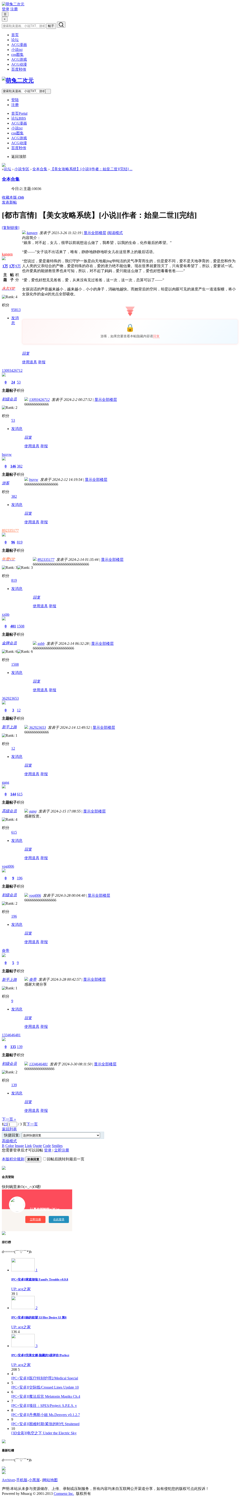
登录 (5, 9)
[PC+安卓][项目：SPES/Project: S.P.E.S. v (44, 1406)
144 (13, 794)
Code (47, 1146)
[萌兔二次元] (13, 4)
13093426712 (12, 370)
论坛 (15, 40)
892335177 (10, 530)
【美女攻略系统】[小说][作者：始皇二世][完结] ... (91, 169)
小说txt (16, 50)
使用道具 (29, 362)
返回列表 (9, 1129)
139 (19, 1047)
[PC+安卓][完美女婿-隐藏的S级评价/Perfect (40, 1355)
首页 (15, 35)
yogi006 (8, 866)
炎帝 (5, 951)
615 (19, 794)
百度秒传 (18, 69)
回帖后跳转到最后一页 (65, 1159)
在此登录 (58, 1219)
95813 (16, 310)
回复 (156, 336)
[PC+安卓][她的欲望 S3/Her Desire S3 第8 (39, 1317)
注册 (14, 9)
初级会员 (9, 399)
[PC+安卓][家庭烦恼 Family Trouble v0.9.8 (39, 1279)
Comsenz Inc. (64, 1494)
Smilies (57, 1146)
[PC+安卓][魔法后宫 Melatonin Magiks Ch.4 (45, 1396)
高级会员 (9, 811)
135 (13, 1047)
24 (13, 382)
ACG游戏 (19, 59)
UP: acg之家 (21, 1289)
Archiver (8, 1480)
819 (19, 542)
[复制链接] (10, 228)
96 (13, 542)
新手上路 (9, 727)
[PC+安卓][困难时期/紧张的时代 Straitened (45, 1424)
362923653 (10, 698)
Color (9, 1146)
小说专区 (21, 169)
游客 (5, 483)
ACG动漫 (19, 64)
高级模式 (9, 1141)
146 (13, 466)
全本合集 (39, 169)
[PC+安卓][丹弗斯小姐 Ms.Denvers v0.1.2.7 (45, 1415)
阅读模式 (115, 233)
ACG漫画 (19, 45)
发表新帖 (9, 202)
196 (19, 878)
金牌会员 (9, 643)
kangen (7, 254)
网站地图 (50, 1480)
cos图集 (17, 55)
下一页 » (9, 1119)
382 (19, 466)
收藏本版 (13, 197)
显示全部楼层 (95, 233)
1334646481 (11, 1035)
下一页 (32, 1124)
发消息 (16, 429)
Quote (37, 1146)
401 (13, 626)
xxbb (5, 614)
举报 (41, 362)
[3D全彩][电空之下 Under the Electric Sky (44, 1433)
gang (5, 782)
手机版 (21, 1480)
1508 (20, 626)
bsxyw (7, 454)
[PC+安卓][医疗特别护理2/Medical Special (44, 1378)
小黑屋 (34, 1480)
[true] (61, 25)
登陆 (15, 100)
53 (19, 382)
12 (19, 710)
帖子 (51, 26)
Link (28, 1146)
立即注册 (61, 1150)
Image (19, 1146)
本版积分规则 (13, 1159)
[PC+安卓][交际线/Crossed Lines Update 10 (45, 1387)
